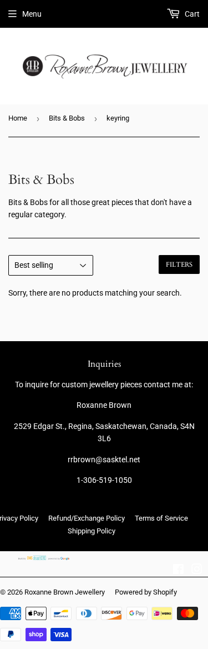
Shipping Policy (91, 531)
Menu (32, 13)
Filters (179, 264)
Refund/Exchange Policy (86, 518)
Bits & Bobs (67, 118)
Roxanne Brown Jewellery (64, 592)
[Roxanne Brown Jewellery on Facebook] (178, 570)
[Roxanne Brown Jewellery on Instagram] (196, 570)
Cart (191, 13)
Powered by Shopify (146, 592)
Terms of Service (161, 518)
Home (17, 118)
